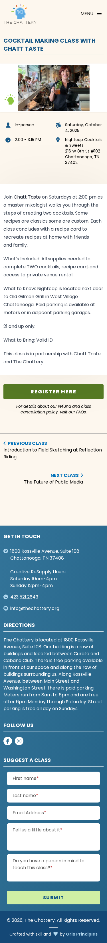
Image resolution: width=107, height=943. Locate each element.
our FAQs (77, 412)
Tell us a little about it (49, 830)
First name (37, 778)
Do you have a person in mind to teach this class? (48, 864)
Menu (86, 13)
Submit (53, 897)
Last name (37, 795)
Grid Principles (82, 934)
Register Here (53, 391)
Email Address (41, 812)
